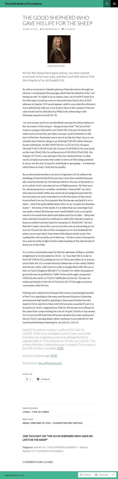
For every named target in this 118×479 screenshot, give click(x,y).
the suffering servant (50, 363)
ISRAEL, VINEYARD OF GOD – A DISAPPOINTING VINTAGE (53, 421)
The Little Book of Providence (23, 3)
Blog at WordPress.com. (15, 475)
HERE (60, 348)
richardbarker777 (51, 29)
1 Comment (69, 29)
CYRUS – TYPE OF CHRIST (36, 410)
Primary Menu (114, 3)
